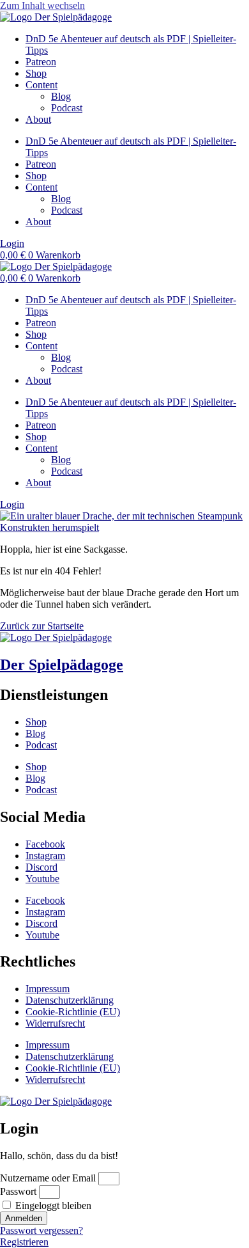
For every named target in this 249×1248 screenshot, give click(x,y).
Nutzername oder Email (48, 1178)
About (38, 119)
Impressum (48, 988)
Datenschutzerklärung (70, 1000)
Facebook (45, 844)
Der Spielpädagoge (61, 664)
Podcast (66, 107)
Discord (41, 867)
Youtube (42, 878)
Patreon (41, 61)
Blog (61, 96)
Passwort (18, 1191)
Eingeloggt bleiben (52, 1205)
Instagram (45, 855)
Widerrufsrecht (55, 1023)
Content (41, 84)
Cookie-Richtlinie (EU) (73, 1011)
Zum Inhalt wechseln (42, 5)
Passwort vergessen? (41, 1230)
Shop (36, 73)
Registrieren (24, 1241)
